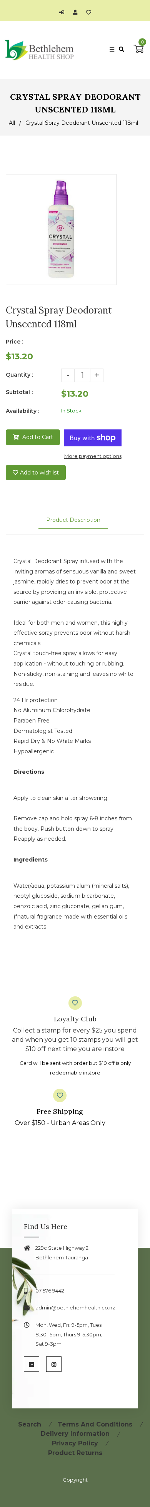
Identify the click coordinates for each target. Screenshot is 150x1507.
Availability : (22, 410)
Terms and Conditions (95, 1424)
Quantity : (19, 374)
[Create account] (77, 12)
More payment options (93, 456)
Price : (14, 341)
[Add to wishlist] (88, 12)
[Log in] (63, 12)
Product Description (73, 519)
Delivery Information (75, 1433)
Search (29, 1424)
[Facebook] (31, 1364)
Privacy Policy (75, 1443)
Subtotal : (19, 392)
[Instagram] (54, 1364)
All (12, 122)
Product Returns (75, 1453)
